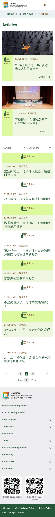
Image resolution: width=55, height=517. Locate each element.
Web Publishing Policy (24, 508)
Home (10, 13)
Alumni (27, 440)
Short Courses (27, 419)
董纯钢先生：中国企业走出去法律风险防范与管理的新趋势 (27, 252)
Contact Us (27, 468)
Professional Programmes (15, 405)
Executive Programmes (13, 412)
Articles (43, 13)
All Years (34, 147)
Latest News (26, 13)
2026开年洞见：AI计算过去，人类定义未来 (31, 66)
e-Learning (7, 454)
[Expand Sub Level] (48, 419)
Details (42, 77)
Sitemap (6, 508)
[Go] (35, 380)
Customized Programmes (27, 447)
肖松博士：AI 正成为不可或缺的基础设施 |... (31, 121)
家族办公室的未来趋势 (19, 278)
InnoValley (7, 433)
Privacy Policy (45, 508)
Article (7, 147)
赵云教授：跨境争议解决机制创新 (27, 199)
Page (20, 380)
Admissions (27, 426)
